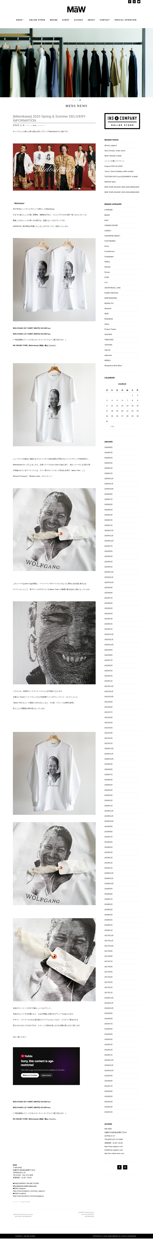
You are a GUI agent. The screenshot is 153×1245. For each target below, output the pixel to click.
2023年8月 (108, 593)
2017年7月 (108, 961)
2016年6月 (108, 1029)
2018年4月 (108, 915)
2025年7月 (108, 499)
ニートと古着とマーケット (114, 161)
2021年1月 (108, 743)
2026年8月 (108, 447)
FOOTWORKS (109, 241)
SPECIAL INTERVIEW (126, 20)
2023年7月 (108, 598)
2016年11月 (108, 1003)
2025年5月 (108, 510)
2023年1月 (108, 629)
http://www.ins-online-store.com (25, 1186)
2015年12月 (109, 1060)
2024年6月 (108, 551)
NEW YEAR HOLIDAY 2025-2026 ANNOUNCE (121, 187)
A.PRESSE (108, 210)
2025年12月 (109, 478)
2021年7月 (108, 712)
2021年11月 (108, 691)
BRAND (54, 20)
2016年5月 (108, 1034)
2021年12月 (109, 686)
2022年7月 (108, 660)
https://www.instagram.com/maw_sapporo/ (29, 1191)
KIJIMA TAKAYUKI (111, 293)
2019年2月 (108, 863)
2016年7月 (108, 1024)
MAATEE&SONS (110, 298)
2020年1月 (108, 806)
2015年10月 (109, 1070)
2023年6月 (108, 603)
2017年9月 (108, 951)
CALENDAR (109, 378)
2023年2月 (108, 624)
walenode (108, 355)
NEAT (106, 314)
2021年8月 (108, 707)
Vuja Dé (107, 350)
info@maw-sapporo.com (113, 1150)
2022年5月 (108, 665)
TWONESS (82, 459)
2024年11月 (108, 536)
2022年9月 (108, 650)
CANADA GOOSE (111, 225)
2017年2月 (108, 987)
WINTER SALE (110, 182)
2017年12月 (109, 935)
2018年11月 (108, 878)
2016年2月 (108, 1050)
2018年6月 (108, 904)
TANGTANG (109, 340)
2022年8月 (108, 655)
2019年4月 (108, 852)
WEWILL (107, 360)
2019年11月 (108, 816)
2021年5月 (108, 723)
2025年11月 (108, 484)
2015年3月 (108, 1107)
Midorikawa (19, 203)
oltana (106, 324)
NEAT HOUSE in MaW (112, 156)
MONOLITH (108, 303)
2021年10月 (109, 697)
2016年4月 (108, 1039)
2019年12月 (109, 811)
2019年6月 (108, 842)
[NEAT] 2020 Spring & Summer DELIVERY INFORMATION (23, 1215)
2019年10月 (109, 821)
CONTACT (105, 20)
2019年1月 (108, 868)
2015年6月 (108, 1091)
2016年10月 (109, 1008)
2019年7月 (108, 837)
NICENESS (108, 319)
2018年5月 (108, 910)
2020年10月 (109, 759)
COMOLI (107, 231)
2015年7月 (108, 1086)
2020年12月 (109, 748)
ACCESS (78, 20)
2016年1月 (108, 1055)
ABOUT (91, 20)
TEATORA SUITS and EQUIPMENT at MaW (121, 176)
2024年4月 (108, 562)
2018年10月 (109, 883)
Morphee (107, 308)
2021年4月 (108, 728)
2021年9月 (108, 702)
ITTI (106, 283)
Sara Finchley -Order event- (115, 151)
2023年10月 (109, 582)
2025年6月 (108, 504)
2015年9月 (108, 1076)
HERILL (107, 262)
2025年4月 (108, 515)
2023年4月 (108, 614)
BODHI (107, 215)
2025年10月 (109, 489)
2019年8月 (108, 832)
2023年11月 (108, 577)
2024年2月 (108, 567)
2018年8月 (108, 894)
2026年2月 (108, 468)
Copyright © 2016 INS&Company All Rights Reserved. (115, 1236)
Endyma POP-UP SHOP (113, 166)
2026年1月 (108, 473)
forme (106, 246)
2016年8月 (108, 1019)
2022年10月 (109, 645)
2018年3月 (108, 920)
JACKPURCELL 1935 (112, 288)
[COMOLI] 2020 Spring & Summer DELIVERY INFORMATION (86, 1214)
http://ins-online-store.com (114, 1153)
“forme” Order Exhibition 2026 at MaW (118, 171)
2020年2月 (108, 800)
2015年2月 (108, 1112)
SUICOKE (108, 334)
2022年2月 (108, 676)
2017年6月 (108, 967)
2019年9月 (108, 826)
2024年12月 (109, 530)
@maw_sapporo (110, 145)
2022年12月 (109, 634)
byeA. (106, 220)
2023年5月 (108, 608)
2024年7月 (108, 546)
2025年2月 (108, 520)
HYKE (106, 277)
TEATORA (108, 345)
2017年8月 (108, 956)
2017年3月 (108, 982)
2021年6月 (108, 717)
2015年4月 (108, 1102)
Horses (107, 272)
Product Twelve (110, 329)
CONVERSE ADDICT (112, 236)
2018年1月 (108, 930)
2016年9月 (108, 1013)
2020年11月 (108, 754)
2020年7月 (108, 774)
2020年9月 (108, 764)
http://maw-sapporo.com (113, 1146)
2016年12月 (109, 998)
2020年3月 (108, 795)
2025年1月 (108, 525)
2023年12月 (109, 572)
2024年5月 (108, 556)
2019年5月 (108, 847)
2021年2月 (108, 738)
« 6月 (112, 426)
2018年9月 (108, 889)
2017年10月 (109, 946)
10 (107, 406)
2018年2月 (108, 925)
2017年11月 (108, 941)
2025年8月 (108, 494)
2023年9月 (108, 587)
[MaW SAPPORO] (76, 12)
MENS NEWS (25, 1202)
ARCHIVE (108, 442)
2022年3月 (108, 671)
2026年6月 (108, 452)
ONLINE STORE (37, 20)
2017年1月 (108, 993)
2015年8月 (108, 1081)
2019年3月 (108, 858)
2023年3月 (108, 619)
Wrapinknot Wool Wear (113, 366)
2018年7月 (108, 899)
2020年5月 (108, 785)
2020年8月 (108, 769)
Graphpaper (109, 256)
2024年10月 (109, 541)
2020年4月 (108, 790)
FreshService (109, 251)
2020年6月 (108, 780)
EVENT (65, 20)
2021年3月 (108, 733)
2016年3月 (108, 1044)
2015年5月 (108, 1096)
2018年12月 (109, 873)
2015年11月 (108, 1065)
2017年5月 (108, 972)
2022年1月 (108, 681)
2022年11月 (108, 639)
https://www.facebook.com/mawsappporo (28, 1196)
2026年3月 (108, 463)
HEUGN (107, 267)
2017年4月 (108, 977)
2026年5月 (108, 458)
